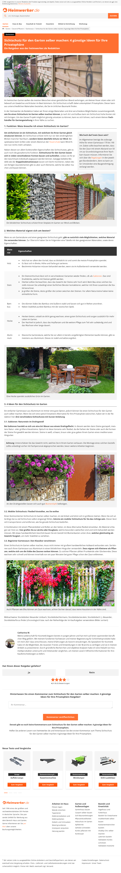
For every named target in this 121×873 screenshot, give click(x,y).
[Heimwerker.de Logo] (21, 10)
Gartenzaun (30, 29)
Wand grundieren (59, 825)
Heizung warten (58, 831)
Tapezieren (56, 813)
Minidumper (78, 778)
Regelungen (96, 157)
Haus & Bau (17, 24)
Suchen (113, 16)
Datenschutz (104, 860)
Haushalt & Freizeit (34, 24)
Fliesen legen (57, 807)
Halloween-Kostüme (106, 846)
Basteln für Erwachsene (107, 815)
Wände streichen (58, 810)
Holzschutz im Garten (83, 821)
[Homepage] (3, 29)
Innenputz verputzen (60, 828)
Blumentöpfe (51, 503)
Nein (92, 672)
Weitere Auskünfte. (24, 4)
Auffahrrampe (17, 778)
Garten (5, 24)
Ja (29, 672)
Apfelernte (79, 825)
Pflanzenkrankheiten (83, 818)
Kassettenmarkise (48, 778)
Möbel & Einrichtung (66, 24)
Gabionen (97, 276)
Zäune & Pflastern (18, 29)
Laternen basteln (105, 837)
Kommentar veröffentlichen (61, 717)
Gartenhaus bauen (82, 809)
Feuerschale (54, 142)
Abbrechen (85, 717)
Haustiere (50, 24)
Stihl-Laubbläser (108, 778)
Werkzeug (83, 24)
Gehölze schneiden (82, 828)
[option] (16, 771)
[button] (1, 772)
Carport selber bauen (83, 812)
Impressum (86, 863)
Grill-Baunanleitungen (84, 815)
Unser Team (96, 863)
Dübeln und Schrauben (61, 822)
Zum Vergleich (17, 785)
